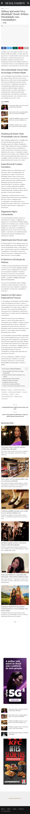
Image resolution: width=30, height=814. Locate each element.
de (9, 92)
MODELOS (4, 603)
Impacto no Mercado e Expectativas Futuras (14, 386)
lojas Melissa (5, 394)
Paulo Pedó (4, 398)
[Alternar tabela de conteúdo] (25, 369)
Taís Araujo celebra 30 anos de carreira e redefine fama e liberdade (19, 106)
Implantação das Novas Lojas (10, 382)
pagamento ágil (18, 396)
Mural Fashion (7, 811)
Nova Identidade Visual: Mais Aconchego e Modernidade (13, 372)
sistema (21, 228)
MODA (3, 507)
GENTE (4, 571)
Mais (15, 621)
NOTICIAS (7, 8)
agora (26, 222)
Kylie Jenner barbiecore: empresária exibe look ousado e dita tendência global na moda (14, 576)
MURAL (5, 22)
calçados (19, 267)
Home (2, 8)
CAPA (3, 443)
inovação (25, 392)
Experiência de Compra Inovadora (11, 378)
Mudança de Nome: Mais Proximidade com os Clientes (14, 375)
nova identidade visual (7, 396)
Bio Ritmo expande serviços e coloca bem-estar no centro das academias (17, 125)
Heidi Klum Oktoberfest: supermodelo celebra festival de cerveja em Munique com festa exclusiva (14, 608)
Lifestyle (4, 539)
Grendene (4, 392)
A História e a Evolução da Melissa (11, 384)
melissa (12, 394)
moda (3, 364)
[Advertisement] (15, 640)
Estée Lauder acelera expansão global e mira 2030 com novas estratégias (18, 112)
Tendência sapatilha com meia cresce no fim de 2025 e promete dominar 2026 (18, 119)
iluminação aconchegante (15, 392)
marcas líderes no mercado (9, 362)
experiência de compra (19, 389)
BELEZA (4, 475)
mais (15, 88)
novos (23, 178)
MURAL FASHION (15, 3)
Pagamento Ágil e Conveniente (10, 380)
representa (25, 335)
